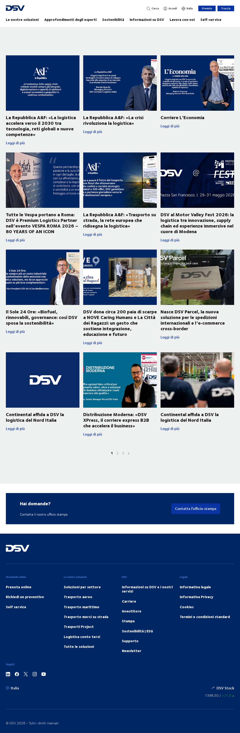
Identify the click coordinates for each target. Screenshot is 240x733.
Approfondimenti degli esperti (70, 19)
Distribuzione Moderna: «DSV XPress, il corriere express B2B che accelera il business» (116, 419)
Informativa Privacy (196, 597)
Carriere (129, 601)
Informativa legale (195, 587)
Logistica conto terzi (82, 636)
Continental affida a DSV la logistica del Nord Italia (35, 416)
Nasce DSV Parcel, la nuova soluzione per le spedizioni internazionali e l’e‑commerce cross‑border (193, 320)
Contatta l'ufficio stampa (195, 508)
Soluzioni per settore (82, 587)
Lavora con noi (182, 19)
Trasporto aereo (78, 597)
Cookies (187, 607)
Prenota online (18, 587)
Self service (16, 607)
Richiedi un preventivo (25, 597)
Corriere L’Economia (182, 117)
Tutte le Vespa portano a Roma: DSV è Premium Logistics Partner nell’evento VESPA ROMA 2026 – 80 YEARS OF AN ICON (42, 223)
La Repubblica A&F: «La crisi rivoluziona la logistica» (113, 120)
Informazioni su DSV (147, 19)
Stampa (128, 621)
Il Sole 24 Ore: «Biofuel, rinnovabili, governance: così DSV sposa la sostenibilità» (41, 317)
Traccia (225, 8)
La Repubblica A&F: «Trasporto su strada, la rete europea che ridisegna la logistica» (119, 220)
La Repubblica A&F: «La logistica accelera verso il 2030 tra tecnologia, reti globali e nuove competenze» (41, 126)
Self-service (210, 19)
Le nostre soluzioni (22, 19)
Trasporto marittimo (81, 607)
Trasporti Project (79, 626)
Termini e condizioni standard (205, 616)
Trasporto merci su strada (86, 616)
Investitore (131, 611)
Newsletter (131, 650)
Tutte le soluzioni (79, 646)
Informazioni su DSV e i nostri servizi (147, 589)
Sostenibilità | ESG (137, 631)
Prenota (207, 8)
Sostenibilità (113, 19)
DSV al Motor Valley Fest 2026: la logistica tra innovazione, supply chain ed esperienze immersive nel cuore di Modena (197, 223)
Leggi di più (42, 143)
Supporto (130, 641)
